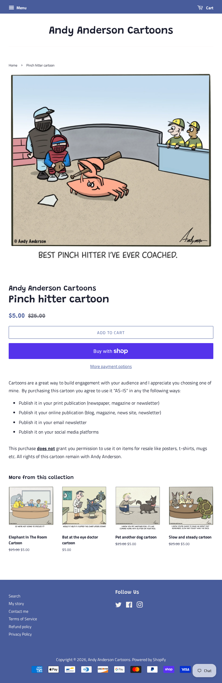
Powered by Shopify (149, 659)
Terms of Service (23, 619)
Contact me (18, 611)
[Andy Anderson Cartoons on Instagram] (139, 606)
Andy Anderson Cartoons (111, 31)
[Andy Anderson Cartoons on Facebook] (129, 606)
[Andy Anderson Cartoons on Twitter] (118, 606)
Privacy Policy (20, 634)
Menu (21, 8)
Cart (209, 8)
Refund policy (20, 627)
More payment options (111, 366)
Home (13, 65)
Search (15, 596)
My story (16, 603)
